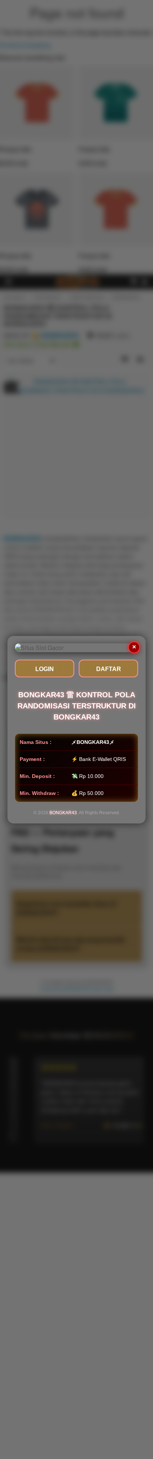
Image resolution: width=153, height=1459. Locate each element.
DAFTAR (108, 669)
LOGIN (44, 669)
